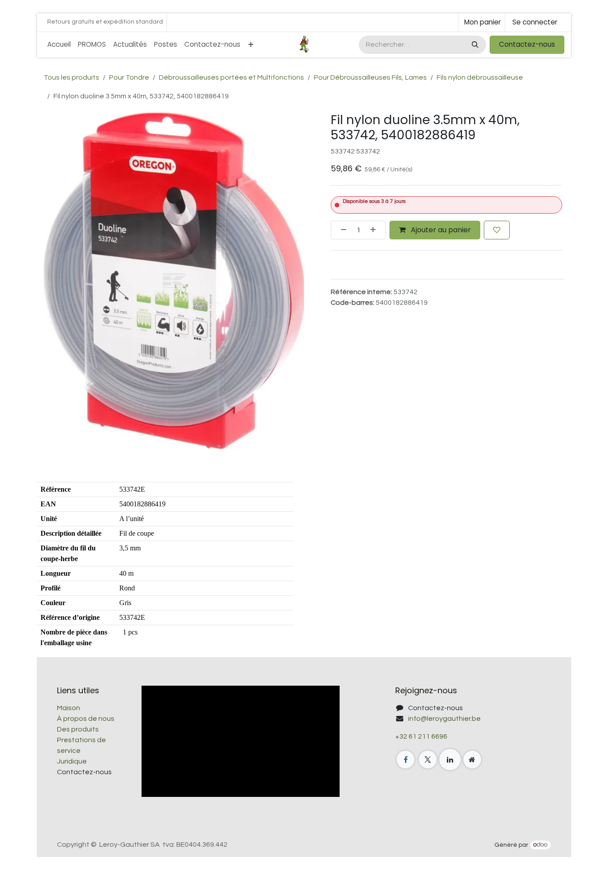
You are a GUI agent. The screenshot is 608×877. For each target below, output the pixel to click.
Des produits (78, 729)
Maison (68, 707)
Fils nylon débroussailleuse (480, 77)
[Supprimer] (341, 229)
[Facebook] (405, 759)
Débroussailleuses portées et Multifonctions (231, 77)
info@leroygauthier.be (444, 718)
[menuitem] (59, 44)
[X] (428, 759)
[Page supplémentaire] (472, 759)
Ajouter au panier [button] (440, 229)
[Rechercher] (474, 45)
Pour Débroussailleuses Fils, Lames (370, 77)
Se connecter (534, 22)
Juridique (72, 761)
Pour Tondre (129, 77)
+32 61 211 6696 (421, 736)
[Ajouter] (375, 229)
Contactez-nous (527, 44)
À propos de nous (85, 718)
